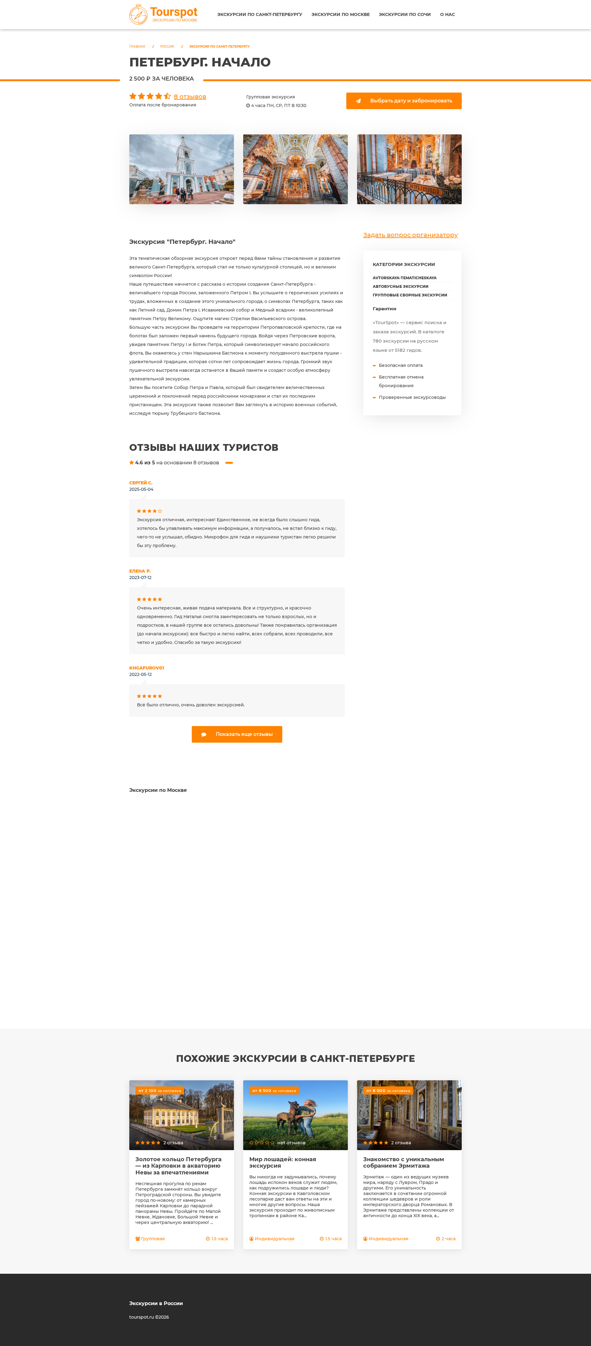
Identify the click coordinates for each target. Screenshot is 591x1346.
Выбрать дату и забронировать (411, 101)
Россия (167, 47)
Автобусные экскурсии (400, 286)
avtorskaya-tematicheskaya (404, 278)
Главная (137, 47)
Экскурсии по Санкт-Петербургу (259, 14)
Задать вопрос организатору (410, 235)
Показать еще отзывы (244, 734)
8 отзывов (190, 96)
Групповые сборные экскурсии (410, 295)
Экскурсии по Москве (341, 14)
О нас (447, 14)
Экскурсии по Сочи (405, 14)
